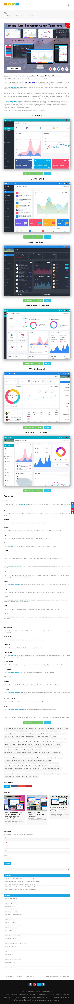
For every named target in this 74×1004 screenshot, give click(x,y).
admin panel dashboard (36, 731)
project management (9, 768)
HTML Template (9, 917)
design (60, 755)
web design (35, 776)
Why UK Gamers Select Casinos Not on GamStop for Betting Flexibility (21, 886)
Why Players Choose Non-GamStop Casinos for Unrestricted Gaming (20, 884)
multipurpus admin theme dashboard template (48, 763)
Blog (8, 15)
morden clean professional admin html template (15, 763)
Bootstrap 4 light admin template (58, 739)
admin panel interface (47, 731)
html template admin (40, 757)
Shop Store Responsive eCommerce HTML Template (17, 933)
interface (60, 757)
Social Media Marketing (11, 946)
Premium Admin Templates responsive (43, 765)
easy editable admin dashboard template (13, 757)
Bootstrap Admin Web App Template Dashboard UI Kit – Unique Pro (59, 809)
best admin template (9, 736)
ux (47, 773)
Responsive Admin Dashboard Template (38, 768)
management (29, 760)
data (46, 755)
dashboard (35, 752)
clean (40, 747)
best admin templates (19, 736)
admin (6, 728)
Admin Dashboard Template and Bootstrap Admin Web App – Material (19, 976)
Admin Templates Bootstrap (19, 733)
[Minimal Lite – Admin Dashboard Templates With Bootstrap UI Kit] (37, 803)
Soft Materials (9, 949)
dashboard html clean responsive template (13, 755)
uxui (57, 773)
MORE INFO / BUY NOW (33, 173)
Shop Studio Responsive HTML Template (14, 935)
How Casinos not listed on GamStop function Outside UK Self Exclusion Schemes (23, 881)
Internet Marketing (10, 919)
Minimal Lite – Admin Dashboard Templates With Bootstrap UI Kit (36, 814)
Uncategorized (9, 951)
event (32, 757)
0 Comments (48, 78)
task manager (46, 771)
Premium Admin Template (27, 765)
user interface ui (41, 773)
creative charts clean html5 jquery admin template (15, 752)
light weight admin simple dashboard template (14, 760)
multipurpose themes (31, 763)
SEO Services (9, 930)
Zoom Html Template (10, 967)
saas (20, 771)
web (61, 773)
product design (56, 765)
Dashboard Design (57, 752)
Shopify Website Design (11, 938)
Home (5, 15)
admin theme (30, 733)
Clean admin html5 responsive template (51, 747)
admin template (57, 731)
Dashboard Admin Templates (45, 752)
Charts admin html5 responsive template (28, 747)
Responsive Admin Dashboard (21, 768)
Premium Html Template (11, 922)
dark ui (29, 752)
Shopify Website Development (12, 941)
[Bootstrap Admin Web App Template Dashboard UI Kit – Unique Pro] (59, 800)
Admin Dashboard (33, 728)
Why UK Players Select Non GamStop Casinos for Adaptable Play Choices (21, 889)
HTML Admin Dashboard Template (13, 914)
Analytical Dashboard (39, 733)
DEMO (47, 173)
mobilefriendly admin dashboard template (42, 760)
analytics (47, 733)
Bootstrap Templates (47, 744)
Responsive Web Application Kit (11, 771)
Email (5, 843)
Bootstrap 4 (53, 736)
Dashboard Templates (39, 755)
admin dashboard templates (10, 731)
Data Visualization (53, 755)
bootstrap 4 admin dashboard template (27, 739)
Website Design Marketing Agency (13, 959)
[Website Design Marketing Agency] (11, 4)
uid (22, 773)
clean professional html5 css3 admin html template (15, 749)
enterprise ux (26, 757)
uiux (26, 773)
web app (65, 773)
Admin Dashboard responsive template (47, 728)
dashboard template (28, 755)
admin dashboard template (62, 728)
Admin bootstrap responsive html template (18, 728)
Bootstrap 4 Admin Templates (43, 739)
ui (51, 771)
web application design (26, 776)
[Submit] (68, 870)
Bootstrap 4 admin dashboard (11, 739)
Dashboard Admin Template (16, 87)
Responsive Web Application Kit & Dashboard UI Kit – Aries (57, 976)
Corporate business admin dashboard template (37, 749)
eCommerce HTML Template (12, 911)
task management (37, 771)
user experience (32, 773)
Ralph (15, 78)
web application (16, 776)
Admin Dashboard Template (12, 898)
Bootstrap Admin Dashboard (25, 78)
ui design (56, 771)
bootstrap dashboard (22, 744)
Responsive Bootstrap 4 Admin (54, 768)
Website (5, 850)
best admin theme (30, 736)
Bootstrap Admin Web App (10, 744)
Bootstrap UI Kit (57, 744)
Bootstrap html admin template (34, 744)
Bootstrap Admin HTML (23, 741)
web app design (8, 776)
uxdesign (52, 773)
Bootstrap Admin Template (37, 78)
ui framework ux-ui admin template (12, 773)
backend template (61, 733)
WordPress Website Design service (13, 965)
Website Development (11, 962)
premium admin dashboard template (12, 765)
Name (5, 837)
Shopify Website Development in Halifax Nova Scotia (17, 943)
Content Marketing (10, 906)
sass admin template (27, 771)
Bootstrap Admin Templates (49, 741)
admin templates (8, 733)
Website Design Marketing (11, 957)
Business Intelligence (9, 747)
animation (53, 733)
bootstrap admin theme (61, 741)
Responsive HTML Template (12, 927)
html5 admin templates (52, 757)
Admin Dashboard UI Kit (23, 731)
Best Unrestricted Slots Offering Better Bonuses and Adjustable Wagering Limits (23, 878)
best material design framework (42, 736)
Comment (6, 855)
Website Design (9, 954)
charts (16, 747)
